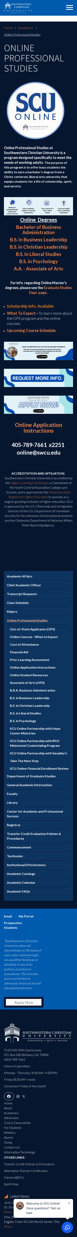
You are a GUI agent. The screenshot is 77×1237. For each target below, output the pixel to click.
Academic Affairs (19, 576)
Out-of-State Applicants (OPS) (32, 629)
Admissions (11, 1118)
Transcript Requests (22, 594)
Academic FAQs (18, 891)
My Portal (26, 916)
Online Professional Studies (27, 620)
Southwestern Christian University (28, 7)
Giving (8, 1142)
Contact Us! (12, 1147)
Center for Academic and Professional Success (35, 813)
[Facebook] (9, 1096)
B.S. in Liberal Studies (38, 254)
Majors (12, 611)
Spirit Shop (11, 1184)
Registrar (14, 825)
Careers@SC (13, 1177)
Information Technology (19, 1152)
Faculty (12, 794)
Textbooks (15, 856)
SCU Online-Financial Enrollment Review (39, 768)
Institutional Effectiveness (26, 865)
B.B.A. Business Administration (32, 690)
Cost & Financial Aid (17, 1123)
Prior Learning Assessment (29, 660)
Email (8, 916)
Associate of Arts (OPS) (27, 682)
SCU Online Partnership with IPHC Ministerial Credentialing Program (35, 743)
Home (8, 28)
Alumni (8, 1137)
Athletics (10, 1132)
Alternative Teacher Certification (26, 1171)
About (8, 1108)
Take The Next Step (24, 761)
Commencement (19, 847)
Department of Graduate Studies (31, 776)
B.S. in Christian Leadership (39, 247)
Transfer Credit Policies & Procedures (29, 1164)
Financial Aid (19, 652)
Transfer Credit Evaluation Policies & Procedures (34, 836)
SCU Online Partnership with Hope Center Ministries (35, 731)
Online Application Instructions (32, 667)
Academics (25, 28)
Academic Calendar (21, 882)
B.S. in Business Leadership (38, 239)
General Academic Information (29, 785)
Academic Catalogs (21, 873)
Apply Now (23, 1002)
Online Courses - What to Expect (34, 637)
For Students (13, 1127)
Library (12, 802)
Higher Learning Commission (29, 483)
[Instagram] (18, 1096)
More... (8, 1212)
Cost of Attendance (24, 644)
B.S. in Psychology (38, 261)
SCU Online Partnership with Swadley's (38, 753)
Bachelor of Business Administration (38, 229)
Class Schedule (18, 602)
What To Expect (21, 313)
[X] (23, 1096)
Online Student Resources (29, 675)
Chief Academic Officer (24, 585)
